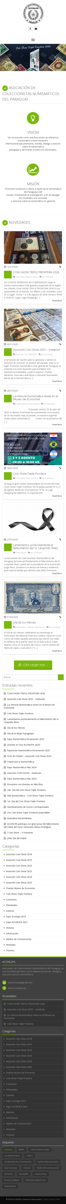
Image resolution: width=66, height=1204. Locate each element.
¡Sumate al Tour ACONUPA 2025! (23, 744)
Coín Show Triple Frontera (29, 473)
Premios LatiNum (11, 1180)
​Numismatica (10, 1186)
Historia (30, 627)
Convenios (11, 899)
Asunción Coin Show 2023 (19, 871)
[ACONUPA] (33, 13)
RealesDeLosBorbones (36, 1180)
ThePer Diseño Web (51, 1199)
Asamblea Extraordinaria (19, 818)
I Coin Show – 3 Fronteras (20, 832)
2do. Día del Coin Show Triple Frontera (26, 790)
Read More (57, 300)
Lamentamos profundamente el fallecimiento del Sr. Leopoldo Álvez (35, 546)
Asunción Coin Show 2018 (19, 854)
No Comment (47, 277)
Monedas (11, 944)
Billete (21, 1149)
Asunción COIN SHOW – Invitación (24, 773)
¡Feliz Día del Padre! (17, 838)
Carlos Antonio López (40, 1149)
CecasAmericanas (12, 1155)
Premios (10, 950)
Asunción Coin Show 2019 (19, 859)
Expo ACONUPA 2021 (17, 922)
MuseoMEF (23, 1174)
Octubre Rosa (41, 1174)
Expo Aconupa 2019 (16, 916)
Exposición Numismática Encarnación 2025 (28, 750)
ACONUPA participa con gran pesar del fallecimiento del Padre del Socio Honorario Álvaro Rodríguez (31, 825)
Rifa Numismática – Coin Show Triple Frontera (30, 795)
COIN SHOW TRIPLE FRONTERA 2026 (36, 272)
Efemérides (21, 627)
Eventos (10, 910)
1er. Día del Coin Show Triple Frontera (26, 801)
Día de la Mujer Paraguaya (20, 733)
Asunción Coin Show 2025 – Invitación (36, 349)
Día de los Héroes (24, 622)
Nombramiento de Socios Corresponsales (28, 806)
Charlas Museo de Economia (27, 404)
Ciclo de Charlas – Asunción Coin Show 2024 (29, 756)
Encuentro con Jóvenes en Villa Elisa (25, 784)
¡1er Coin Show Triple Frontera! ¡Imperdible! (28, 812)
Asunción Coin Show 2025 (26, 354)
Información (21, 552)
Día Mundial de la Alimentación (17, 1161)
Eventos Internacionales (48, 1161)
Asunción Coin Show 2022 (19, 865)
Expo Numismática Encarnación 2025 (25, 739)
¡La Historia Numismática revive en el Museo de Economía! (35, 397)
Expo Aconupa (10, 1168)
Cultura (29, 1155)
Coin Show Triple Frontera (27, 277)
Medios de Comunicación (18, 939)
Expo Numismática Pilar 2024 (21, 767)
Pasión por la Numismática (20, 761)
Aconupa (8, 1149)
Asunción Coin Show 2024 (19, 876)
